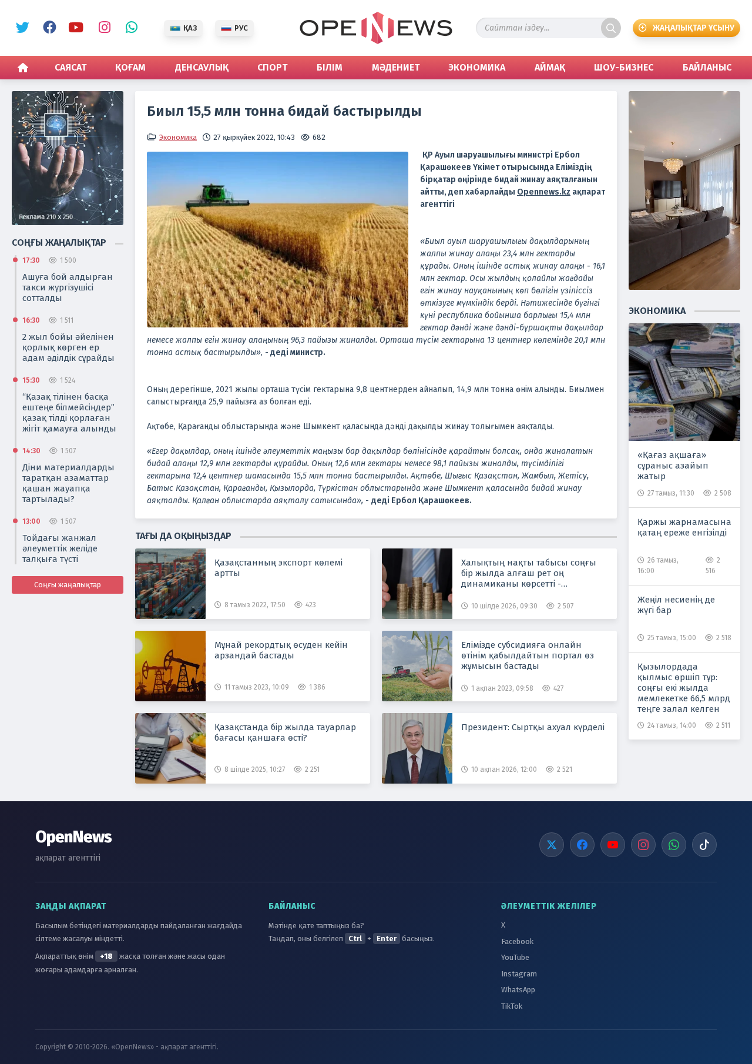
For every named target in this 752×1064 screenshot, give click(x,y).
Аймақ (550, 67)
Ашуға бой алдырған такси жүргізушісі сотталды (67, 287)
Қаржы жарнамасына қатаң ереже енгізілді (684, 527)
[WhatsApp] (674, 844)
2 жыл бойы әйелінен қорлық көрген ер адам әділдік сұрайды (68, 347)
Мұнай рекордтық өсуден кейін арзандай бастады (281, 650)
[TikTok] (704, 844)
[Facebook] (582, 844)
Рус (241, 28)
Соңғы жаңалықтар (67, 584)
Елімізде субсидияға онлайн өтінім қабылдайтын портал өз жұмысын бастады (527, 655)
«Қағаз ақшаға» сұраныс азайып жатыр (673, 465)
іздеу (611, 28)
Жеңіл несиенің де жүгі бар (676, 604)
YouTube (74, 28)
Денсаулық (202, 67)
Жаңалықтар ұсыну (693, 28)
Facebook (47, 28)
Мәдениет (395, 67)
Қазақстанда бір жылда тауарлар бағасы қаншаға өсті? (285, 732)
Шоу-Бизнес (623, 67)
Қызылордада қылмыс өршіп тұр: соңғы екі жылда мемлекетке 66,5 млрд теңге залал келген (683, 687)
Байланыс (707, 67)
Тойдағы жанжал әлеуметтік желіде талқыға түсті (60, 548)
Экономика (476, 67)
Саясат (70, 67)
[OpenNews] (376, 28)
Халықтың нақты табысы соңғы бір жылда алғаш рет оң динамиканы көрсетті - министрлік (528, 573)
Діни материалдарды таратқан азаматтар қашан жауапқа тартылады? (68, 483)
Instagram (101, 28)
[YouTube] (612, 844)
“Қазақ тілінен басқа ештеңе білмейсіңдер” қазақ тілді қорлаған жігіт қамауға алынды (69, 413)
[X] (551, 844)
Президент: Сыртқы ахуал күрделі (533, 727)
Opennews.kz (543, 192)
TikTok (511, 1006)
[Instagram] (643, 844)
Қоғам (130, 67)
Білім (330, 67)
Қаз (190, 28)
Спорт (272, 67)
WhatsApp (128, 28)
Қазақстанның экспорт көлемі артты (278, 567)
